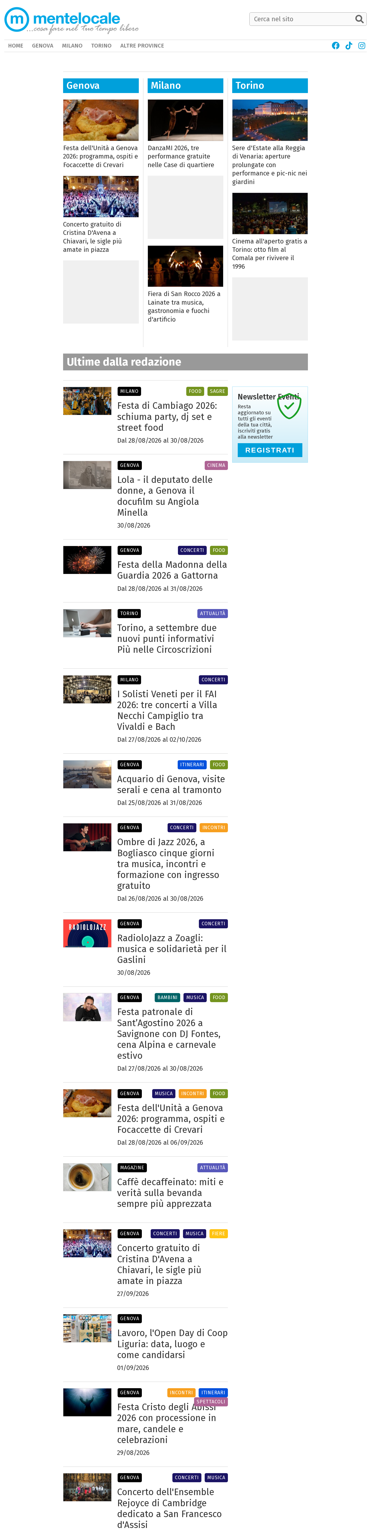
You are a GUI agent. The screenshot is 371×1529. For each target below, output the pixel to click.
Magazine (132, 1168)
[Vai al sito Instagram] (362, 46)
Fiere (218, 1233)
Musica (195, 997)
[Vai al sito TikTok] (349, 46)
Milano (166, 85)
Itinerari (192, 765)
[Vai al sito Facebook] (335, 46)
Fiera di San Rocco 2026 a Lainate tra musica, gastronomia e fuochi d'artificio (184, 306)
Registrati (270, 450)
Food (195, 391)
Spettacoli (211, 1402)
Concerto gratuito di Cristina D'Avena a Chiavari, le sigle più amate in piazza (92, 237)
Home (15, 45)
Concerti (192, 550)
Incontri (213, 827)
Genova (83, 85)
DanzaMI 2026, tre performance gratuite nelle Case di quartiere (181, 156)
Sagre (217, 391)
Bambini (167, 997)
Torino (249, 85)
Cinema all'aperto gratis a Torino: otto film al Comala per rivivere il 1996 (269, 254)
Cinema (216, 465)
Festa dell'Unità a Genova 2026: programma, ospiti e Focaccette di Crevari (100, 156)
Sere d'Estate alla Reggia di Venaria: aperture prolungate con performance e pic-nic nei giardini (269, 165)
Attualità (212, 613)
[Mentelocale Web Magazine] (71, 19)
